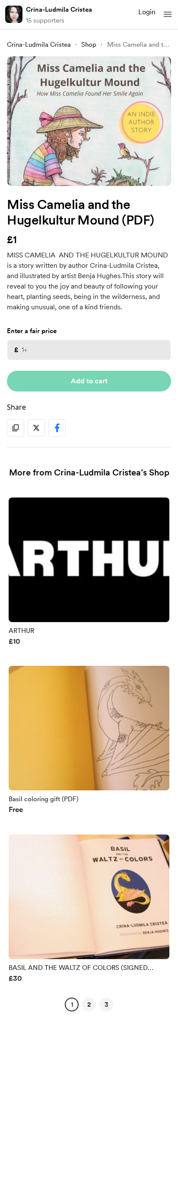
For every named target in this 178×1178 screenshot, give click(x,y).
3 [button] (106, 1004)
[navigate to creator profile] (13, 14)
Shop (88, 44)
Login (147, 12)
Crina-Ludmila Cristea (59, 9)
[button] (167, 14)
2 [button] (89, 1004)
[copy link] (15, 428)
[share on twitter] (36, 428)
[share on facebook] (57, 428)
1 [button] (72, 1004)
